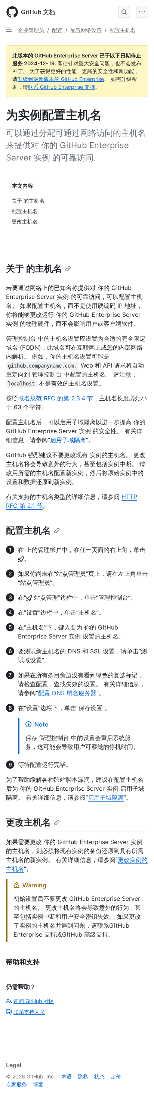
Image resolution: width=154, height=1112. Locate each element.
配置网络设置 (86, 30)
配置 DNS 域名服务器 (67, 693)
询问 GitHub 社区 (33, 1001)
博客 (38, 1084)
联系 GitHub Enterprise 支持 (61, 87)
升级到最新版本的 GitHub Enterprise (61, 79)
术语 (66, 1076)
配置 (57, 30)
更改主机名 (28, 822)
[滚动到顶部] (137, 1095)
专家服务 (16, 1084)
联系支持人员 (29, 1012)
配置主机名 (123, 30)
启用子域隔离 (68, 440)
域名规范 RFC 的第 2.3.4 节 (55, 398)
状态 (99, 1076)
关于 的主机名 (34, 268)
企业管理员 (31, 30)
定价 (116, 1076)
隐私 (83, 1076)
